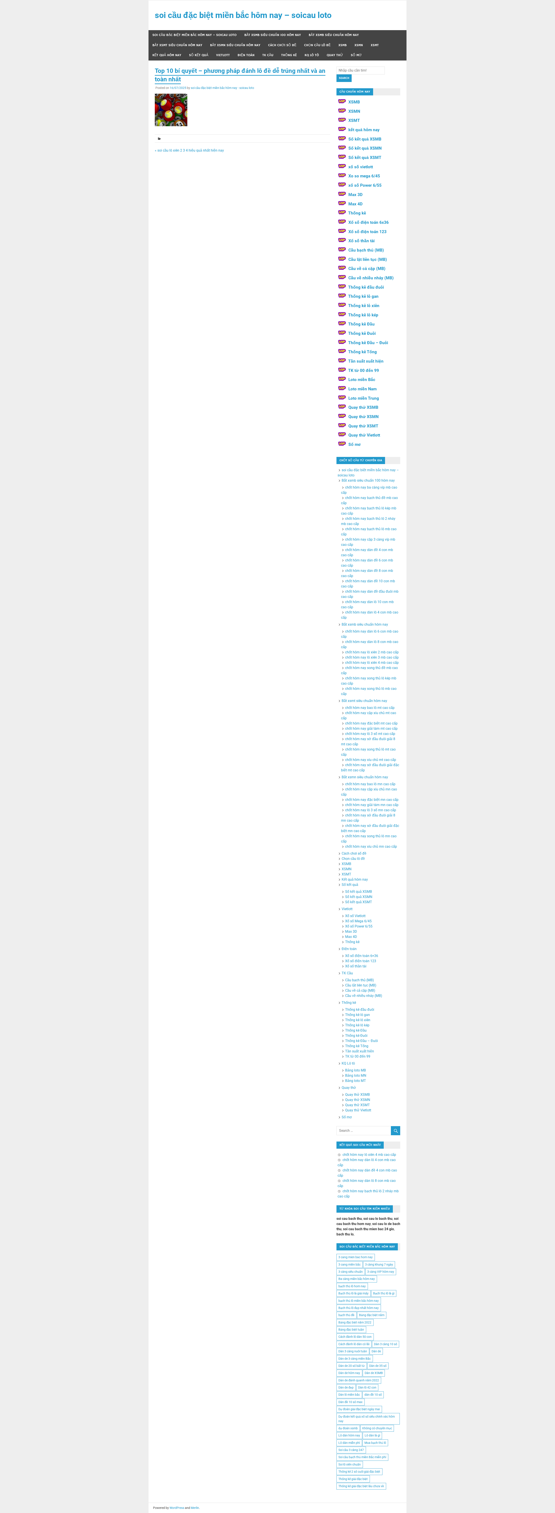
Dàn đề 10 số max (350, 1402)
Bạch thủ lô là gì (383, 1293)
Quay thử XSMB (363, 407)
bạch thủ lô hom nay (352, 1286)
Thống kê (289, 55)
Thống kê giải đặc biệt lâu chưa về (361, 1486)
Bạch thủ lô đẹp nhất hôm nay (358, 1308)
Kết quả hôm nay (166, 55)
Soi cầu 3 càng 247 (351, 1450)
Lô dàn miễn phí (349, 1442)
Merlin (195, 1508)
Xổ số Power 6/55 (358, 926)
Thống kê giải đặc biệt (353, 1479)
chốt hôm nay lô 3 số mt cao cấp (370, 734)
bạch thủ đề (346, 1315)
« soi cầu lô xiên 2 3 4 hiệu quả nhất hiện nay (189, 150)
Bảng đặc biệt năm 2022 (354, 1322)
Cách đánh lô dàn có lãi (353, 1344)
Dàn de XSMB (374, 1373)
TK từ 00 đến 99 (363, 370)
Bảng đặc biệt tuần (351, 1329)
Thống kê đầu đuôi (366, 287)
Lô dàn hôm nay (349, 1435)
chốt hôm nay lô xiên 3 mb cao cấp (372, 657)
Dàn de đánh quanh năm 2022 (358, 1380)
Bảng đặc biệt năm (371, 1315)
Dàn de (376, 1351)
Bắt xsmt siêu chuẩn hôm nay (177, 45)
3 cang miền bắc (349, 1264)
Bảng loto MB (355, 1070)
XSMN (358, 45)
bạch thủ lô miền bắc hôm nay (358, 1300)
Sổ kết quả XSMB (364, 139)
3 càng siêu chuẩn (350, 1271)
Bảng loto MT (355, 1081)
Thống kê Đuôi (362, 333)
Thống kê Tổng (362, 351)
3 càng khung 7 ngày (379, 1264)
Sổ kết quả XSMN (365, 148)
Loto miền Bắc (361, 379)
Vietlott (223, 55)
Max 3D (355, 194)
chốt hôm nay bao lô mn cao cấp (370, 784)
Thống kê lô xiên (363, 305)
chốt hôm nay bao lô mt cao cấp (370, 708)
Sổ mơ (356, 55)
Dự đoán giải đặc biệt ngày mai (359, 1409)
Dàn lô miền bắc (349, 1394)
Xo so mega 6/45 (364, 175)
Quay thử (335, 55)
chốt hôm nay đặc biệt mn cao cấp (371, 800)
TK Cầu (267, 55)
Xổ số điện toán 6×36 (361, 956)
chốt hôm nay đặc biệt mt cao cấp (371, 723)
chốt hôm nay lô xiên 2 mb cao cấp (372, 652)
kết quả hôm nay (364, 129)
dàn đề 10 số (373, 1394)
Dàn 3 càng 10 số (385, 1344)
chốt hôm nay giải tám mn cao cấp (371, 805)
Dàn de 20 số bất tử (351, 1365)
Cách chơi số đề (282, 45)
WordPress (177, 1508)
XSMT (375, 45)
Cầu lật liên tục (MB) (367, 259)
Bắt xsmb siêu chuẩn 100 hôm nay (272, 35)
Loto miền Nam (362, 388)
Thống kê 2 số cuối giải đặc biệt (359, 1471)
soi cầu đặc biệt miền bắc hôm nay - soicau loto (222, 88)
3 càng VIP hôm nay (380, 1271)
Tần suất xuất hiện (366, 361)
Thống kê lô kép (363, 314)
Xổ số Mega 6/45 (358, 921)
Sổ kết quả (198, 55)
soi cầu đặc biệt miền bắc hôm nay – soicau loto (243, 15)
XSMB (342, 45)
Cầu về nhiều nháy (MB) (371, 277)
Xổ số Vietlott (355, 916)
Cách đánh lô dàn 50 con (355, 1336)
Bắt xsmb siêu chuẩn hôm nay (334, 35)
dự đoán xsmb (348, 1428)
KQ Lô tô (312, 55)
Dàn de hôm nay (349, 1373)
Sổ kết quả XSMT (364, 157)
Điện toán (246, 55)
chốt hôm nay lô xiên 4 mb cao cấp (372, 663)
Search (344, 78)
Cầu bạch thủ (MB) (366, 250)
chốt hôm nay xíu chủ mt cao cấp (370, 760)
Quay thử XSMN (363, 416)
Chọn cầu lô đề (317, 45)
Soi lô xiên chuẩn (349, 1464)
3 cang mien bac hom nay (355, 1257)
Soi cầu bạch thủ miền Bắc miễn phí (362, 1457)
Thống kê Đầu (361, 324)
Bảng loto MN (355, 1075)
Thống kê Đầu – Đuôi (368, 342)
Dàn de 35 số (378, 1365)
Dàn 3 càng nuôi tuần (352, 1351)
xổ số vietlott (360, 166)
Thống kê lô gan (363, 296)
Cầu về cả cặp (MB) (366, 268)
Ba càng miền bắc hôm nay (356, 1279)
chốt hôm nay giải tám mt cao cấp (371, 728)
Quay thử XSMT (363, 426)
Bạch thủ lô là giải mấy (353, 1293)
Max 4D (355, 203)
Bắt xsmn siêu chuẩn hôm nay (235, 45)
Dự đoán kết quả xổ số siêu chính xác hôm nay (366, 1419)
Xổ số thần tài (361, 240)
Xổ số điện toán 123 (367, 231)
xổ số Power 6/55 (365, 185)
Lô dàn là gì (372, 1435)
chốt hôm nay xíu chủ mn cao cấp (371, 846)
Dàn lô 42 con (367, 1387)
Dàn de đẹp (346, 1387)
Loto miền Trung (363, 398)
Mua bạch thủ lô (375, 1442)
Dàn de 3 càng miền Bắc (354, 1358)
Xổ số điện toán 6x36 (368, 222)
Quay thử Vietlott (364, 435)
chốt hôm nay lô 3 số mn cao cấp (370, 810)
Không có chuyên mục (377, 1428)
